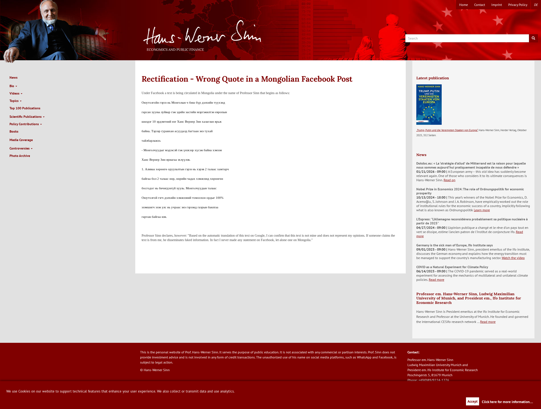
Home (463, 5)
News (14, 77)
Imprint (496, 5)
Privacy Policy (517, 5)
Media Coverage (21, 140)
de (536, 5)
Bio (12, 86)
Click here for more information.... (507, 401)
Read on (449, 180)
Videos (15, 93)
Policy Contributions (25, 124)
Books (14, 131)
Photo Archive (20, 156)
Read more (436, 279)
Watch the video (513, 258)
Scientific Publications (26, 116)
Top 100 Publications (25, 108)
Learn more (482, 210)
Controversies (20, 148)
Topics (14, 101)
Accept (472, 401)
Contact (479, 5)
